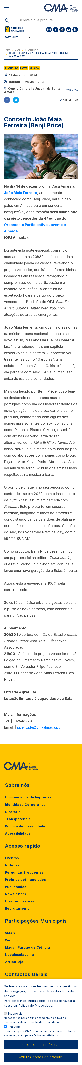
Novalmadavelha (19, 955)
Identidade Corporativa (25, 805)
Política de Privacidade (35, 1005)
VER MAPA (72, 90)
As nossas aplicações (17, 29)
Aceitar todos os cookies (41, 1057)
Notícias (12, 865)
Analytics (14, 1026)
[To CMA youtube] (68, 29)
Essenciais (15, 1013)
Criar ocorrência (19, 901)
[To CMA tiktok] (62, 29)
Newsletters (15, 894)
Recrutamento (17, 908)
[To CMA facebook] (55, 29)
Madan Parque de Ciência (27, 947)
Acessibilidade (18, 833)
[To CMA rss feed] (75, 29)
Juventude (31, 50)
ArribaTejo (14, 962)
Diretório (13, 812)
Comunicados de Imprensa (28, 797)
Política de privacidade (25, 826)
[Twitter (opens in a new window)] (16, 100)
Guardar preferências (40, 1045)
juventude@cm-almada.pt (38, 727)
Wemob (11, 940)
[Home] (61, 7)
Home (7, 50)
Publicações (15, 887)
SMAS (10, 933)
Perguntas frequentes (24, 872)
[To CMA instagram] (49, 29)
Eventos (12, 858)
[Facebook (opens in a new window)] (7, 100)
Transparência (18, 819)
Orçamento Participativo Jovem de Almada (35, 228)
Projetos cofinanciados (25, 880)
